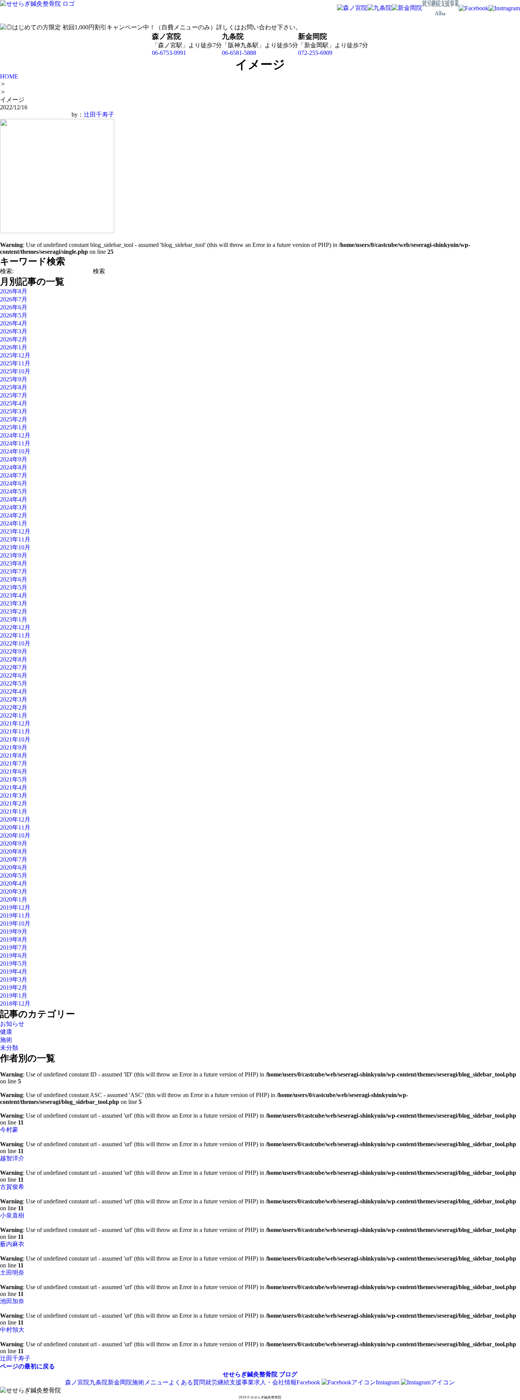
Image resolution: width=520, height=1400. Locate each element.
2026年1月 (13, 347)
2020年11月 (15, 827)
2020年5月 (13, 875)
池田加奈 (12, 1301)
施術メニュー (150, 1382)
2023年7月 (13, 571)
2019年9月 (13, 931)
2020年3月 (13, 891)
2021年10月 (15, 739)
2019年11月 (15, 915)
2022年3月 (13, 699)
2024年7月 (13, 475)
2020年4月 (13, 883)
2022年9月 (13, 651)
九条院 (98, 1382)
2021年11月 (15, 731)
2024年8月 (13, 467)
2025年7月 (13, 395)
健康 (6, 1031)
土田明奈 (12, 1272)
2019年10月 (15, 923)
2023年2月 (13, 611)
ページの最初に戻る (27, 1366)
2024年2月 (13, 515)
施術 (6, 1039)
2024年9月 (13, 459)
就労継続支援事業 (229, 1382)
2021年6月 (13, 771)
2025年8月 (13, 387)
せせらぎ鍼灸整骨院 (250, 1374)
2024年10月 (15, 451)
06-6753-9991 (169, 53)
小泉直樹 (12, 1215)
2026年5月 (13, 315)
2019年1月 (13, 995)
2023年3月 (13, 603)
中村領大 (12, 1329)
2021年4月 (13, 787)
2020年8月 (13, 851)
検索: (7, 271)
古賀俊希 (12, 1187)
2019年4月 (13, 971)
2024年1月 (13, 523)
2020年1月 (13, 899)
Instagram (388, 1382)
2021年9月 (13, 747)
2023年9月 (13, 555)
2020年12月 (15, 819)
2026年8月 (13, 291)
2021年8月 (13, 755)
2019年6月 (13, 955)
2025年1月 (13, 427)
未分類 (9, 1047)
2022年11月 (15, 635)
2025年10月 (15, 371)
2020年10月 (15, 835)
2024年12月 (15, 435)
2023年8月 (13, 563)
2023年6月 (13, 579)
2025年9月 (13, 379)
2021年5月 (13, 779)
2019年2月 (13, 987)
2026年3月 (13, 331)
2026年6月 (13, 307)
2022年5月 (13, 683)
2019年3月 (13, 979)
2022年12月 (15, 627)
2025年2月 (13, 419)
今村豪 (9, 1129)
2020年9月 (13, 843)
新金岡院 (120, 1382)
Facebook (309, 1382)
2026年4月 (13, 323)
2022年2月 (13, 707)
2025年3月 (13, 411)
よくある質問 (187, 1382)
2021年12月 (15, 723)
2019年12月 (15, 907)
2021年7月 (13, 763)
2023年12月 (15, 531)
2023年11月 (15, 539)
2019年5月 (13, 963)
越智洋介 (12, 1158)
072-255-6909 (315, 53)
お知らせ (12, 1023)
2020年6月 (13, 867)
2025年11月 (15, 363)
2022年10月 (15, 643)
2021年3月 (13, 795)
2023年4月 (13, 595)
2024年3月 (13, 507)
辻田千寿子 (99, 114)
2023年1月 (13, 619)
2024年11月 (15, 443)
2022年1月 (13, 715)
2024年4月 (13, 499)
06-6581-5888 (239, 53)
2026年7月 (13, 299)
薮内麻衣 (12, 1244)
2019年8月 (13, 939)
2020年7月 (13, 859)
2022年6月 (13, 675)
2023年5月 (13, 587)
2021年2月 (13, 803)
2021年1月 (13, 811)
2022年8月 (13, 659)
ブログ (288, 1374)
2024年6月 (13, 483)
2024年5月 (13, 491)
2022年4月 (13, 691)
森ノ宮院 (77, 1382)
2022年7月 (13, 667)
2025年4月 (13, 403)
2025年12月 (15, 355)
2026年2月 (13, 339)
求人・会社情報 (275, 1382)
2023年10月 (15, 547)
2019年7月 (13, 947)
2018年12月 (15, 1003)
